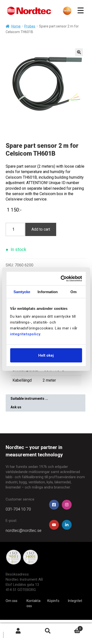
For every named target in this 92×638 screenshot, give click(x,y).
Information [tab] (48, 292)
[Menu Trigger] (80, 10)
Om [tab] (73, 292)
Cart (72, 627)
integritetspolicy (25, 334)
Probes (29, 26)
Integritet (75, 601)
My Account (18, 631)
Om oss (11, 601)
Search (48, 631)
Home (16, 26)
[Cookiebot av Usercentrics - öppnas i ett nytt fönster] (62, 278)
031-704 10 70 (18, 509)
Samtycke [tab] (21, 292)
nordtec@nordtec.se (23, 530)
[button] (79, 52)
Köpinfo (53, 601)
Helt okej (46, 355)
